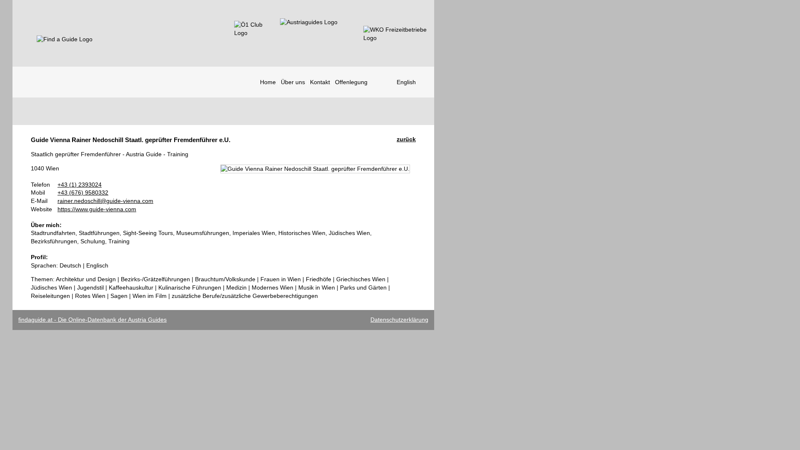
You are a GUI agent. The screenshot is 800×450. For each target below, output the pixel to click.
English (406, 82)
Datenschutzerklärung (399, 319)
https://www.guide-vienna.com (97, 209)
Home (268, 82)
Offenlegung (351, 82)
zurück (406, 139)
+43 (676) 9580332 (83, 192)
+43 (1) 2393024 (80, 184)
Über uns (293, 82)
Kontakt (320, 82)
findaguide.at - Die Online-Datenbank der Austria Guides (92, 319)
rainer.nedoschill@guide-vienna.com (105, 201)
